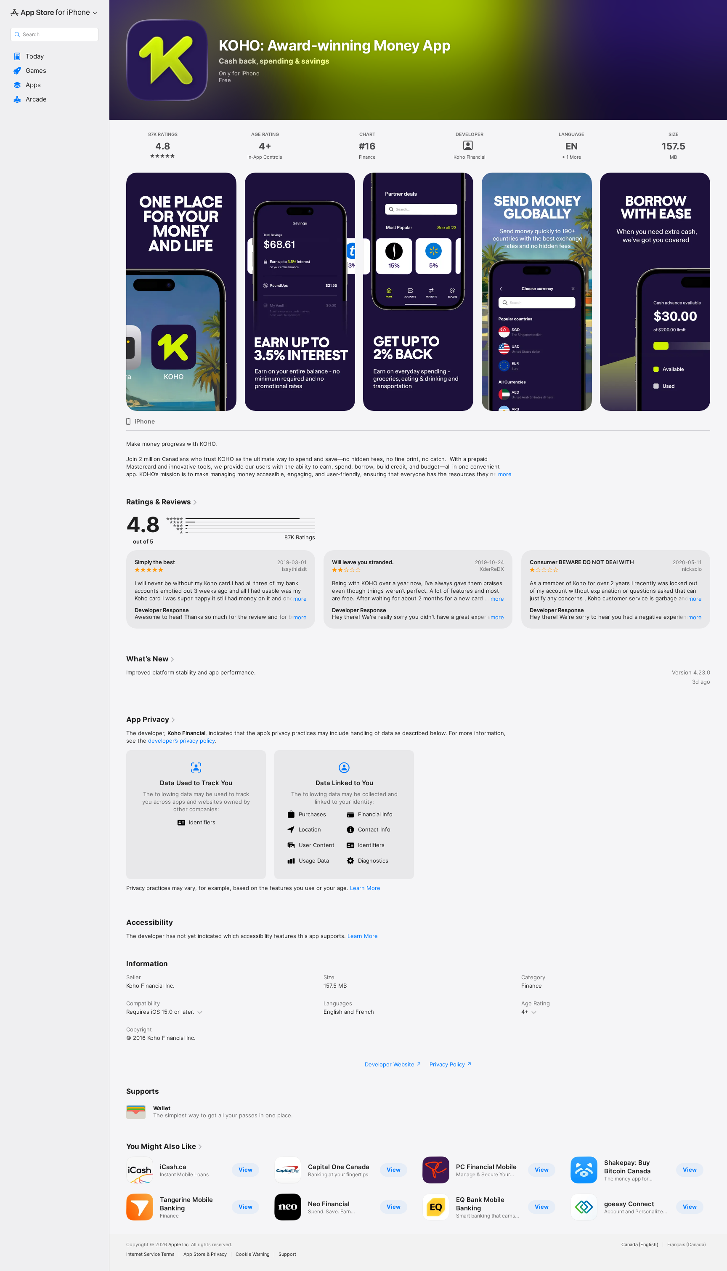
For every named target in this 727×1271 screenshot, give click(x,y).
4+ (524, 1011)
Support (287, 1254)
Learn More (365, 888)
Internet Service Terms (150, 1254)
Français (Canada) (686, 1244)
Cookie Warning (253, 1254)
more (505, 474)
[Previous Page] (118, 291)
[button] (54, 56)
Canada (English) (639, 1244)
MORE (300, 598)
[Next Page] (718, 291)
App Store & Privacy (205, 1254)
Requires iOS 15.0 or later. (160, 1011)
